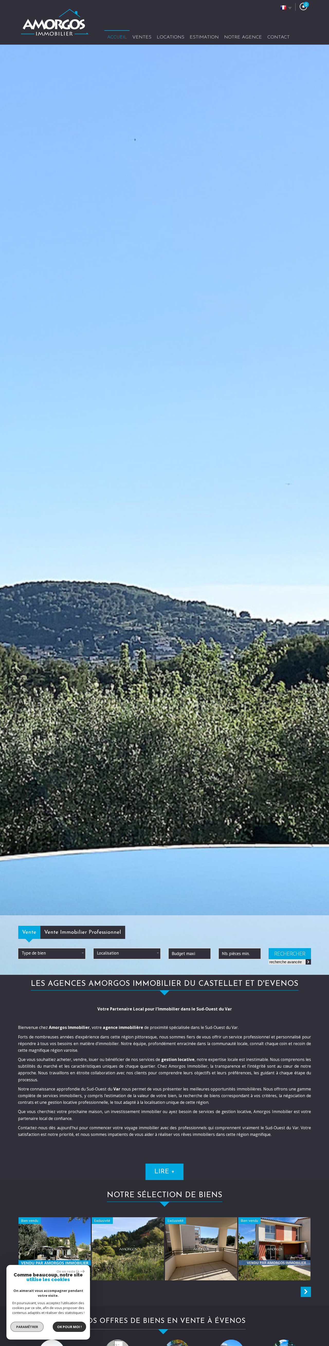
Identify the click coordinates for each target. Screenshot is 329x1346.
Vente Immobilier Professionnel (82, 932)
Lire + (164, 1171)
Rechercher (289, 953)
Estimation (204, 37)
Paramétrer (27, 1326)
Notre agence (243, 37)
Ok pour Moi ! (69, 1326)
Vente (29, 932)
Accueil (117, 37)
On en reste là (68, 1271)
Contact (278, 37)
